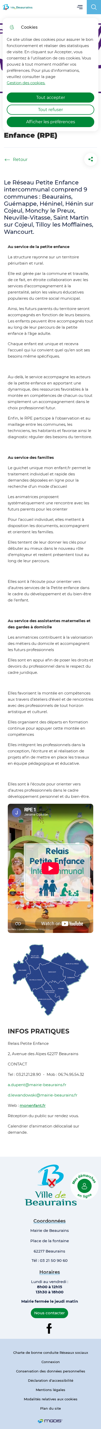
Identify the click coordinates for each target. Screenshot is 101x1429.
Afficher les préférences (50, 121)
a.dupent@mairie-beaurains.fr (37, 1084)
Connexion (50, 1362)
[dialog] (51, 74)
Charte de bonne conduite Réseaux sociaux (50, 1352)
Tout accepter (50, 97)
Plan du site (50, 1408)
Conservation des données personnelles (50, 1371)
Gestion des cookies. (26, 82)
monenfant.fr (33, 1105)
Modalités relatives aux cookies (50, 1399)
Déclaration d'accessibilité (50, 1380)
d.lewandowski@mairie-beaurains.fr (42, 1095)
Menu (79, 7)
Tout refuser (50, 109)
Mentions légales (50, 1390)
